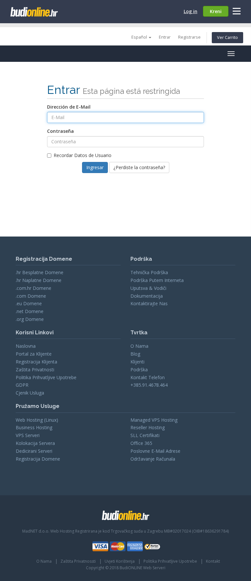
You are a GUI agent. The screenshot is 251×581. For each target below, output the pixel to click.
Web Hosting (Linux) (37, 420)
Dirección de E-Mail (69, 107)
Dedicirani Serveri (34, 451)
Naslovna (26, 346)
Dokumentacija (146, 296)
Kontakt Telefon (147, 377)
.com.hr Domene (33, 288)
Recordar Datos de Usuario (82, 155)
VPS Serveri (28, 435)
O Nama (139, 346)
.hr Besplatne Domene (39, 272)
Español (139, 37)
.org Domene (30, 319)
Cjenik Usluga (30, 393)
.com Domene (31, 296)
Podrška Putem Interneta (157, 280)
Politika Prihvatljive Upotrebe (46, 377)
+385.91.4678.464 (149, 385)
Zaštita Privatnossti (78, 561)
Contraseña (60, 131)
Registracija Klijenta (36, 362)
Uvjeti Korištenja (120, 561)
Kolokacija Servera (35, 443)
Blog (135, 354)
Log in (190, 11)
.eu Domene (29, 303)
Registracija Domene (38, 459)
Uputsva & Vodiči (148, 288)
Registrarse (189, 37)
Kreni (216, 11)
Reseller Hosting (147, 427)
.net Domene (29, 311)
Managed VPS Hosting (153, 420)
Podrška (139, 369)
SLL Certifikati (144, 435)
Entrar (165, 37)
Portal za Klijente (34, 354)
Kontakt (213, 561)
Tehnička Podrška (149, 272)
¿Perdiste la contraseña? (139, 167)
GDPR (22, 385)
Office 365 (141, 443)
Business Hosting (34, 427)
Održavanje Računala (152, 459)
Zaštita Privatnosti (35, 369)
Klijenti (137, 362)
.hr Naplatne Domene (38, 280)
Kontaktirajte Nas (149, 303)
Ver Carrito (227, 37)
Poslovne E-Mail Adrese (155, 451)
